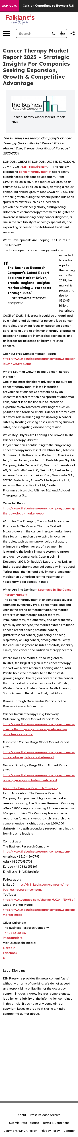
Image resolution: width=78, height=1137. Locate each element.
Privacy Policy (50, 1131)
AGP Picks (9, 5)
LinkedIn (9, 948)
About (22, 1115)
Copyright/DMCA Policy (20, 1131)
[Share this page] (72, 33)
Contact (69, 1131)
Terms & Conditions (56, 1123)
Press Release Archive (45, 1115)
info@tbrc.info (12, 938)
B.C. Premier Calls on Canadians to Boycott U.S (39, 5)
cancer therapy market (35, 172)
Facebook (10, 953)
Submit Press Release (24, 1123)
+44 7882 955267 (14, 933)
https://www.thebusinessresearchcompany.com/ (36, 851)
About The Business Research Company (30, 788)
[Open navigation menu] (6, 33)
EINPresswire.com (34, 166)
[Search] (54, 33)
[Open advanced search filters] (62, 33)
